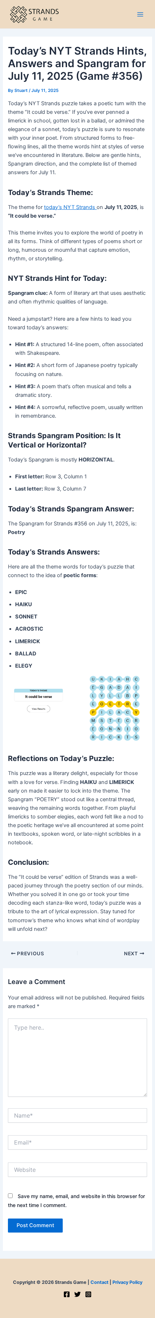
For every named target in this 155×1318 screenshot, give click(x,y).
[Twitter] (77, 1294)
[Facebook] (66, 1294)
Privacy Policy (127, 1282)
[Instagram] (88, 1294)
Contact (99, 1282)
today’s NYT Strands (70, 207)
